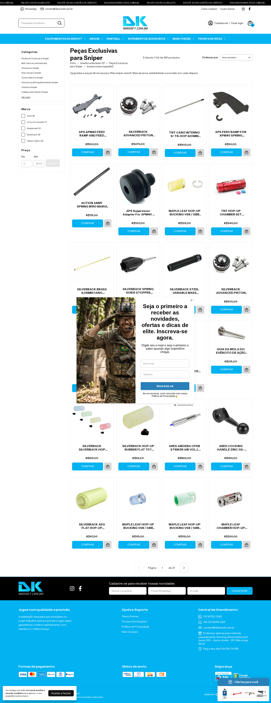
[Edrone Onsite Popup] (135, 351)
